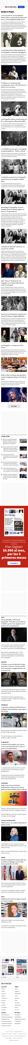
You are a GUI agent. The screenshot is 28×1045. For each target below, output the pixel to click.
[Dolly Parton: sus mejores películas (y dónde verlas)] (14, 833)
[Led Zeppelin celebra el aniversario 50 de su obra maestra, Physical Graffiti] (14, 138)
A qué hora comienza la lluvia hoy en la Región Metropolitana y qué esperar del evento (14, 709)
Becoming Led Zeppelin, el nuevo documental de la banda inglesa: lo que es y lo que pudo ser (12, 209)
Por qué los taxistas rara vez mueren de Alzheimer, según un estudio (11, 737)
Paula (2, 896)
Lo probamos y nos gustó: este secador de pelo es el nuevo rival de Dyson (13, 926)
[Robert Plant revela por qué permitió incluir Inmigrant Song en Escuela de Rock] (14, 394)
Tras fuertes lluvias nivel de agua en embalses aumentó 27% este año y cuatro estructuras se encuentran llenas (13, 691)
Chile (2, 617)
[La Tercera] (7, 975)
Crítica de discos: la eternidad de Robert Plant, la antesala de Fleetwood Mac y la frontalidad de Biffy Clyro (14, 17)
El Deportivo (5, 742)
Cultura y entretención (8, 820)
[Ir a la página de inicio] (11, 7)
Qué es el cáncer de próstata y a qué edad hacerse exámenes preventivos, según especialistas (11, 463)
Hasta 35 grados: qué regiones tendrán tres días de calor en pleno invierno (14, 731)
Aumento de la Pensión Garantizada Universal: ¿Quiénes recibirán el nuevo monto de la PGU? (11, 457)
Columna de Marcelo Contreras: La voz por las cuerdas (13, 248)
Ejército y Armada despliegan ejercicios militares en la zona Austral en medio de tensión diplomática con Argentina (10, 441)
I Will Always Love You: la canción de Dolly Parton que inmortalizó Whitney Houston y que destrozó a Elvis (13, 845)
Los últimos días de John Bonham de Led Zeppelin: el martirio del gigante (13, 51)
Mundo (3, 857)
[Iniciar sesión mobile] (26, 7)
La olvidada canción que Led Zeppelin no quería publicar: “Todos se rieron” (14, 150)
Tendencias (4, 705)
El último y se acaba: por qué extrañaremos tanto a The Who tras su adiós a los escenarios (14, 85)
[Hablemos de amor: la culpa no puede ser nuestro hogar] (14, 910)
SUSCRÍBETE (14, 563)
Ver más (14, 406)
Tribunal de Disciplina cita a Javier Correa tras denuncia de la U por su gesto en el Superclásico (11, 470)
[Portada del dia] (14, 535)
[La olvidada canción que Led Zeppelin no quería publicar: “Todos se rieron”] (14, 166)
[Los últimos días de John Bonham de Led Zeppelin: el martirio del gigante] (14, 72)
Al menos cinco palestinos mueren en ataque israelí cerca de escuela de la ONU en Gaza (13, 891)
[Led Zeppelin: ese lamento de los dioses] (14, 364)
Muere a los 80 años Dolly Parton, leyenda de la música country (14, 852)
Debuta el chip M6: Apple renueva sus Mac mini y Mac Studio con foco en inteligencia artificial (13, 809)
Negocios (4, 662)
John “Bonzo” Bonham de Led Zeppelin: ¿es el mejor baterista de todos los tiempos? (12, 283)
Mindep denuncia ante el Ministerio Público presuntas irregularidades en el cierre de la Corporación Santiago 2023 (12, 776)
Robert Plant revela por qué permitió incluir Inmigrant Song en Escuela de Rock (13, 377)
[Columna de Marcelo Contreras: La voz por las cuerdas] (14, 270)
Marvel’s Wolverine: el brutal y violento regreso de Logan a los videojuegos (13, 815)
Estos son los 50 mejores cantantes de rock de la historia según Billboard (13, 315)
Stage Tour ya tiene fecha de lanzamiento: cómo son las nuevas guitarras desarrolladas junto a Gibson (14, 787)
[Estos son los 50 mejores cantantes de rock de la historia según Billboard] (14, 334)
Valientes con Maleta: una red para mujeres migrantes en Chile (12, 921)
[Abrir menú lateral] (2, 7)
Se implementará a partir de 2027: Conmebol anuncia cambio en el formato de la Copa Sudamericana (13, 769)
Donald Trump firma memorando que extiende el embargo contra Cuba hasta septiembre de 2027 (13, 862)
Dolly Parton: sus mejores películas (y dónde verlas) (13, 824)
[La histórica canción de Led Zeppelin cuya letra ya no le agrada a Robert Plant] (14, 197)
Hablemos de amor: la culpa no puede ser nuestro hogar (13, 900)
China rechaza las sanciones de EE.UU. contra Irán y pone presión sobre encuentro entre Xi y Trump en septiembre (13, 884)
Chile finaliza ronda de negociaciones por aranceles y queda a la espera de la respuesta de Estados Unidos (13, 698)
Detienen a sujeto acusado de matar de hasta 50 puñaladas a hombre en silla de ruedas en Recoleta (10, 477)
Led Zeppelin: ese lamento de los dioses (12, 346)
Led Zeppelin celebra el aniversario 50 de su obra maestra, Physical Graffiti (14, 120)
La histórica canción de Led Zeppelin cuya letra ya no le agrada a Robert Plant (13, 179)
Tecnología (4, 783)
